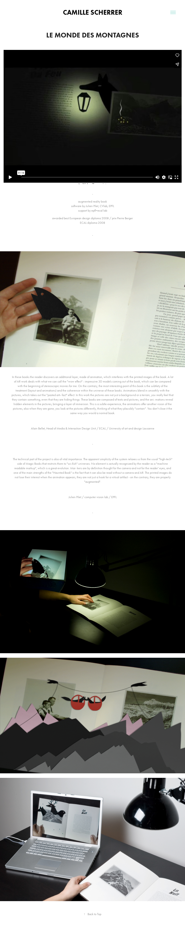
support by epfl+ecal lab (92, 210)
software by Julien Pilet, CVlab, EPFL (92, 206)
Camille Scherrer (92, 12)
